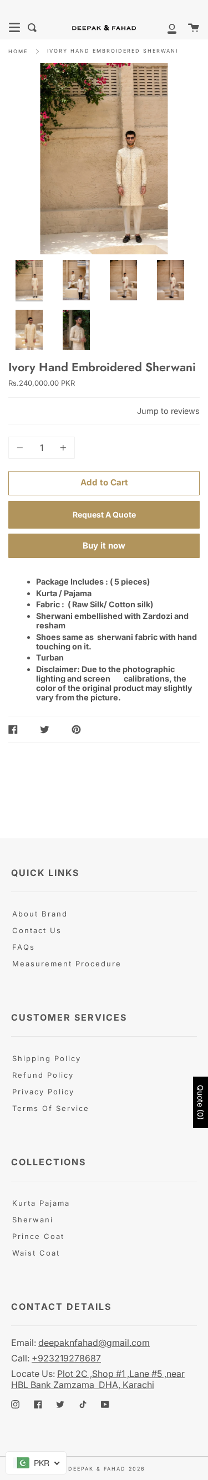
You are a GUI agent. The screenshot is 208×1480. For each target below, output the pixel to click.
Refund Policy (43, 1075)
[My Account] (166, 28)
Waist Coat (36, 1252)
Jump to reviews (168, 411)
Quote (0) (200, 1102)
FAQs (23, 947)
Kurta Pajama (41, 1203)
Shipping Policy (46, 1058)
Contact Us (37, 930)
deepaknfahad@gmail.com (94, 1342)
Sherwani (32, 1219)
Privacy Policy (43, 1091)
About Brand (40, 913)
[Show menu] (14, 27)
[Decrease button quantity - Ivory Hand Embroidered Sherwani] (21, 448)
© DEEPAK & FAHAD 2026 (102, 1469)
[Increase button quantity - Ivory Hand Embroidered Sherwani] (61, 448)
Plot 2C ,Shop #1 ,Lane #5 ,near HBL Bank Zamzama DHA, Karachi (98, 1379)
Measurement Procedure (66, 963)
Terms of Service (50, 1108)
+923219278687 (66, 1358)
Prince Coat (38, 1236)
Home (18, 51)
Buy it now (104, 545)
